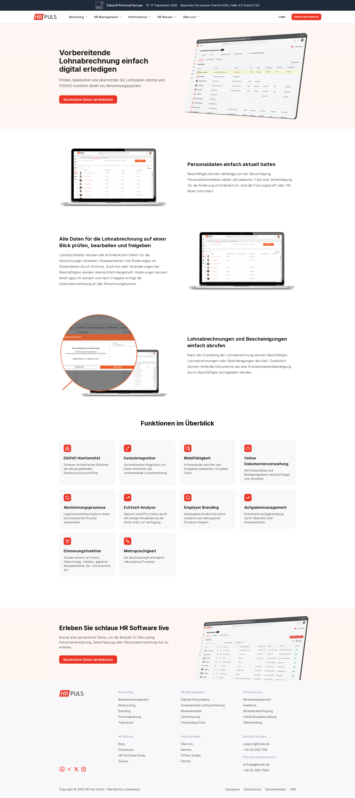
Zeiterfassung (190, 716)
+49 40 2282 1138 (255, 749)
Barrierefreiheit (275, 789)
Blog (121, 744)
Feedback (249, 705)
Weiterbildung (252, 722)
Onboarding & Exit (193, 722)
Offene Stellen (191, 755)
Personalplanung (129, 716)
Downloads (126, 749)
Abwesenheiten (191, 711)
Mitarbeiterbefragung (258, 711)
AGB (293, 789)
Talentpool (125, 722)
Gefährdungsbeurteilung (260, 716)
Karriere (186, 749)
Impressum (233, 789)
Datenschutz (252, 789)
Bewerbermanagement (133, 699)
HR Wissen (165, 17)
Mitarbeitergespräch (257, 699)
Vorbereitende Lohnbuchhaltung (203, 705)
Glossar (123, 761)
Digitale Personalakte (195, 699)
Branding (124, 711)
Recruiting (76, 17)
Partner (186, 761)
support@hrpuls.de (256, 744)
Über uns (189, 17)
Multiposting (126, 705)
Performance (137, 17)
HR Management (106, 17)
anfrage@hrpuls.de (256, 764)
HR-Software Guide (131, 755)
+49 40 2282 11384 (256, 770)
